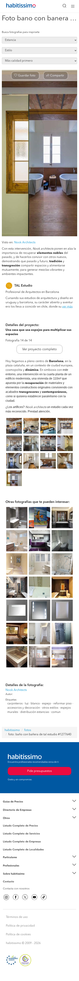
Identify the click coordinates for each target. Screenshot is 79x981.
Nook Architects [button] (24, 242)
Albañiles (8, 844)
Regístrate (9, 865)
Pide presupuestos (39, 974)
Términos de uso (17, 917)
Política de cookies (18, 934)
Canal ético (9, 882)
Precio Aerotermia (13, 810)
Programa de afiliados (16, 886)
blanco (35, 703)
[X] (25, 897)
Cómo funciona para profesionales (23, 870)
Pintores (7, 836)
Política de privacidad (20, 925)
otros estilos (50, 707)
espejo (46, 703)
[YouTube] (34, 897)
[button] (39, 801)
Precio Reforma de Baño (17, 806)
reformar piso (62, 703)
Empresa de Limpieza (15, 818)
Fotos (6, 830)
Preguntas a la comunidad (18, 826)
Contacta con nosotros (16, 888)
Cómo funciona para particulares (22, 862)
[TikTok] (43, 897)
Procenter (8, 833)
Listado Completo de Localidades (23, 849)
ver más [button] (67, 306)
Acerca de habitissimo (16, 878)
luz (26, 703)
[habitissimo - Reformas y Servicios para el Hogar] (17, 6)
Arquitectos (10, 847)
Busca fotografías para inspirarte (21, 32)
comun (55, 712)
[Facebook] (15, 897)
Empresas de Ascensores (17, 814)
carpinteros (15, 703)
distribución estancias (34, 712)
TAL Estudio (23, 285)
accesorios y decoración (23, 707)
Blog (6, 822)
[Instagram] (6, 897)
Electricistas (10, 840)
